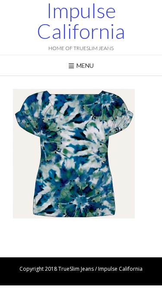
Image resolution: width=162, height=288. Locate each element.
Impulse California (81, 20)
